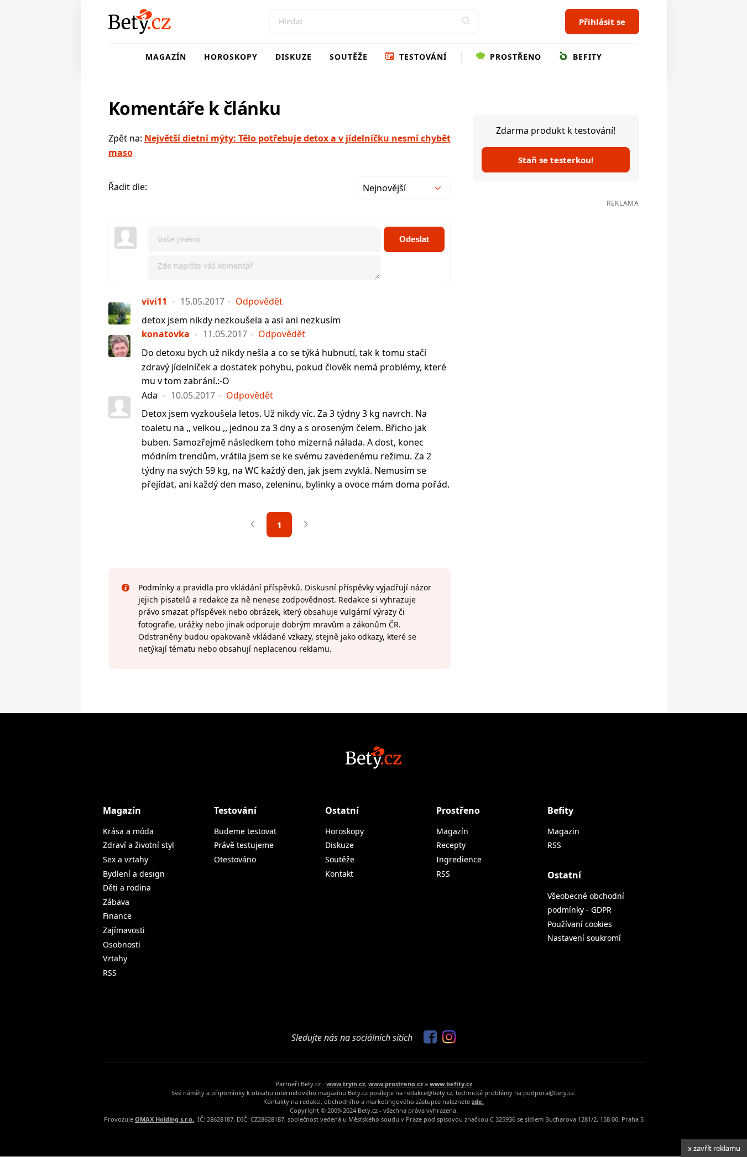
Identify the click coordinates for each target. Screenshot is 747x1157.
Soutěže (349, 56)
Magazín (165, 56)
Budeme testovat (245, 831)
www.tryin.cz (345, 1084)
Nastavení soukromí (584, 938)
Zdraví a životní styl (138, 845)
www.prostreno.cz (395, 1084)
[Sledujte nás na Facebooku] (427, 1037)
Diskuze (293, 56)
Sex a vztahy (125, 859)
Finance (117, 915)
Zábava (116, 902)
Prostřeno (514, 56)
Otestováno (235, 859)
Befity (586, 56)
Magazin (563, 831)
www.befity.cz (451, 1084)
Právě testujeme (244, 845)
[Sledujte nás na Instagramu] (446, 1037)
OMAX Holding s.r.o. (164, 1119)
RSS (110, 972)
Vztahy (115, 958)
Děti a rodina (127, 887)
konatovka (166, 334)
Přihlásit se (602, 21)
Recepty (451, 845)
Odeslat (414, 239)
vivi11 (154, 301)
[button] (466, 21)
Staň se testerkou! (555, 159)
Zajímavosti (124, 930)
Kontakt (339, 873)
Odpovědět (259, 301)
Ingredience (459, 859)
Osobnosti (121, 944)
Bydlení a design (134, 873)
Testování (421, 56)
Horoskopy (231, 56)
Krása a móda (128, 831)
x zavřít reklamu (714, 1148)
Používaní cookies (579, 924)
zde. (478, 1101)
